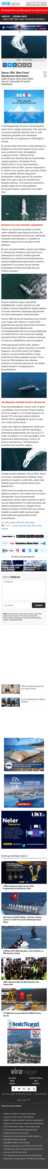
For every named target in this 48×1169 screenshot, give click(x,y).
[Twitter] (10, 65)
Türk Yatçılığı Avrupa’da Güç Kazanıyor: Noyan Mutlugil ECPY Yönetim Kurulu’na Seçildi (21, 1155)
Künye (12, 1081)
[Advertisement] (24, 656)
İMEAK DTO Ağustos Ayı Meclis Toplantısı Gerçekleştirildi (23, 1120)
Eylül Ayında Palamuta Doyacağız (15, 1139)
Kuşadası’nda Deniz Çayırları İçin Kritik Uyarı (19, 1117)
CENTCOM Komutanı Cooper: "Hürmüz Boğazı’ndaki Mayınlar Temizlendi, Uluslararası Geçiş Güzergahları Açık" (21, 1127)
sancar (15, 525)
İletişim (12, 1083)
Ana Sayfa (12, 1078)
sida (20, 525)
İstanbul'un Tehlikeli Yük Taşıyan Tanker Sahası (20, 1114)
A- (45, 76)
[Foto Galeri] (36, 4)
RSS (35, 1081)
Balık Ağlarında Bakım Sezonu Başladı (16, 1143)
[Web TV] (32, 4)
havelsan (4, 529)
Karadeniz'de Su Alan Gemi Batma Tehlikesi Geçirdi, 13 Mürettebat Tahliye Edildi (21, 1136)
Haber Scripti (21, 1100)
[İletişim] (41, 4)
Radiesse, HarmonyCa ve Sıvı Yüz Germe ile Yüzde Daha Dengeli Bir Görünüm (21, 1146)
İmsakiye (36, 1083)
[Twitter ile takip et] (19, 1088)
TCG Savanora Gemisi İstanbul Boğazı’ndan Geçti (20, 1130)
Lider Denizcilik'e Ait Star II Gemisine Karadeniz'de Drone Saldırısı (21, 1149)
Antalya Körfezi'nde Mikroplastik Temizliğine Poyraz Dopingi (24, 1159)
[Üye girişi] (28, 1088)
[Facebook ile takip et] (14, 1088)
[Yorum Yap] (29, 65)
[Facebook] (5, 65)
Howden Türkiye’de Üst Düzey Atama (16, 1133)
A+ (45, 72)
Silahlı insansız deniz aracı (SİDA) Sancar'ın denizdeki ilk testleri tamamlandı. (17, 81)
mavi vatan (27, 525)
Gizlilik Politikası (36, 1078)
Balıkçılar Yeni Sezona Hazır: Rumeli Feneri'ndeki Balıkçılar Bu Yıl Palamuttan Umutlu (22, 1123)
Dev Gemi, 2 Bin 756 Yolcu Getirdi (15, 1152)
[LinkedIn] (15, 65)
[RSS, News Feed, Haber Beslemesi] (23, 1088)
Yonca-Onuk (36, 525)
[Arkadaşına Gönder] (19, 65)
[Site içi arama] (45, 4)
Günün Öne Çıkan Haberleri (11, 1106)
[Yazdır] (24, 65)
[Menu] (28, 4)
